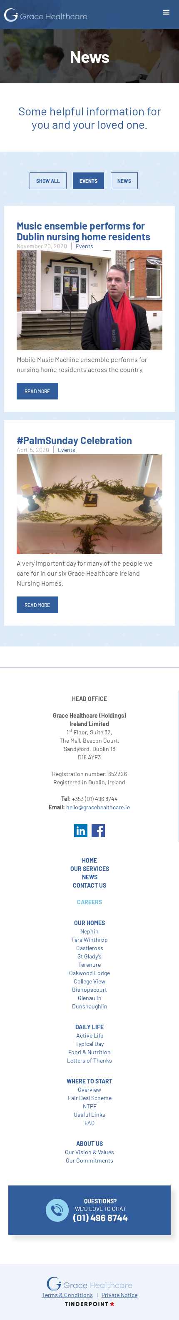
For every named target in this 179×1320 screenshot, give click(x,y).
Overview (89, 1089)
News (124, 181)
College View (89, 981)
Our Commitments (89, 1160)
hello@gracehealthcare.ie (98, 807)
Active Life (89, 1035)
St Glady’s (89, 956)
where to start (89, 1081)
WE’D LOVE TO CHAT (100, 1210)
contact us (89, 885)
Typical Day (89, 1043)
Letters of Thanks (89, 1060)
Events (88, 181)
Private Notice (119, 1294)
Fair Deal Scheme (90, 1097)
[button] (166, 12)
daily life (89, 1027)
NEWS (89, 877)
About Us (89, 1143)
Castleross (89, 947)
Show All (48, 181)
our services (89, 868)
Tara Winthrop (89, 939)
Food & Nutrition (89, 1052)
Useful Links (89, 1114)
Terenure (89, 964)
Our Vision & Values (89, 1151)
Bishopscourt (89, 989)
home (89, 860)
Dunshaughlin (89, 1006)
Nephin (89, 931)
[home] (43, 15)
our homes (89, 922)
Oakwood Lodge (89, 972)
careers (89, 902)
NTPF (90, 1106)
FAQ (89, 1122)
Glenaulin (90, 997)
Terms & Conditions (67, 1294)
